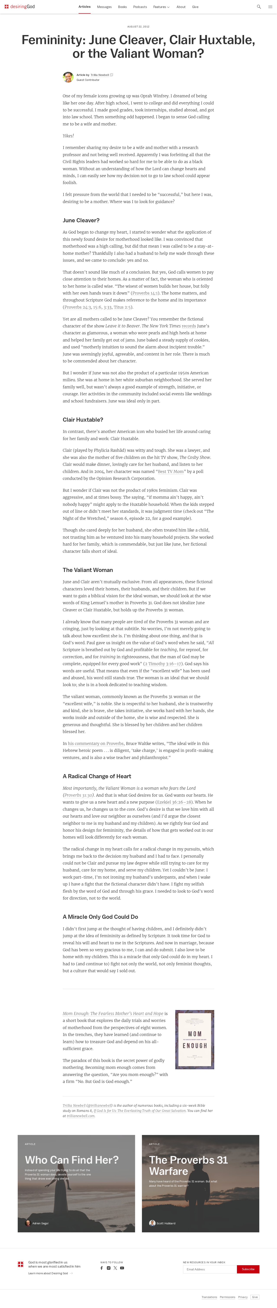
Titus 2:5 (122, 307)
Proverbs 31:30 (78, 795)
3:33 (107, 307)
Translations (209, 1297)
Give (195, 7)
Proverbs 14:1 (145, 293)
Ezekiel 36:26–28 (174, 802)
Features (159, 7)
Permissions (227, 1297)
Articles (85, 7)
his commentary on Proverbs (96, 743)
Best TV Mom (171, 471)
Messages (104, 7)
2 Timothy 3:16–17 (163, 663)
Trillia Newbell (74, 1105)
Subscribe (248, 1269)
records (189, 325)
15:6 (97, 307)
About (181, 7)
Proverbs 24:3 (77, 307)
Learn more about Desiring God (48, 1273)
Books (122, 7)
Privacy (243, 1297)
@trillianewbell (99, 1105)
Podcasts (140, 7)
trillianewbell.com (81, 1116)
